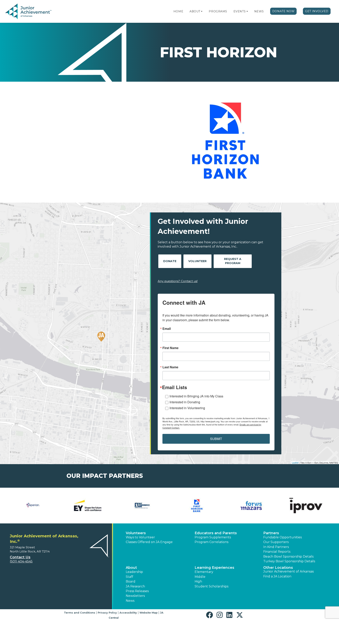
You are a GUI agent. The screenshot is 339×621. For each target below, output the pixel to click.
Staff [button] (129, 577)
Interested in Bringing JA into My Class (196, 396)
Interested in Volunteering (187, 408)
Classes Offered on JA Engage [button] (149, 542)
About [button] (131, 567)
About (195, 11)
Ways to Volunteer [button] (140, 537)
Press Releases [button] (137, 591)
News (259, 11)
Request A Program (232, 261)
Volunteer (197, 261)
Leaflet (295, 462)
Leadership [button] (134, 572)
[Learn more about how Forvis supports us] (251, 506)
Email (166, 328)
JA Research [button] (135, 586)
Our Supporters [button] (276, 542)
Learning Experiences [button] (214, 567)
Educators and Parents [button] (216, 533)
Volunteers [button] (136, 533)
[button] (201, 11)
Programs (218, 11)
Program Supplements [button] (213, 537)
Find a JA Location (277, 576)
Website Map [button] (148, 612)
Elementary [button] (204, 572)
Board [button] (130, 581)
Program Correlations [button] (211, 542)
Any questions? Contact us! (178, 281)
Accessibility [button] (128, 612)
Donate (169, 261)
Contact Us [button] (20, 557)
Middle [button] (200, 577)
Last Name (170, 367)
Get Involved (316, 11)
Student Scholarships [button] (211, 586)
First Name (170, 347)
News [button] (130, 601)
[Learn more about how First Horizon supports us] (196, 506)
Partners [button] (271, 533)
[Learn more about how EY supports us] (87, 506)
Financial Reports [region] (276, 551)
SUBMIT (216, 438)
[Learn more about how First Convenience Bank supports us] (142, 506)
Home (178, 11)
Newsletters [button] (135, 596)
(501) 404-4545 (21, 561)
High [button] (198, 581)
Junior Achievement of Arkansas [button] (288, 571)
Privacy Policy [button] (107, 612)
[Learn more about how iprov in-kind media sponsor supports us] (306, 506)
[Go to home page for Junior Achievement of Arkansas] (28, 11)
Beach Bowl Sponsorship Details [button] (288, 556)
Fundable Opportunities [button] (282, 537)
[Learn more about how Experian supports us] (33, 506)
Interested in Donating (185, 402)
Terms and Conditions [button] (79, 612)
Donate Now (283, 11)
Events (239, 11)
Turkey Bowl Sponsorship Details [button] (289, 561)
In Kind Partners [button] (276, 547)
